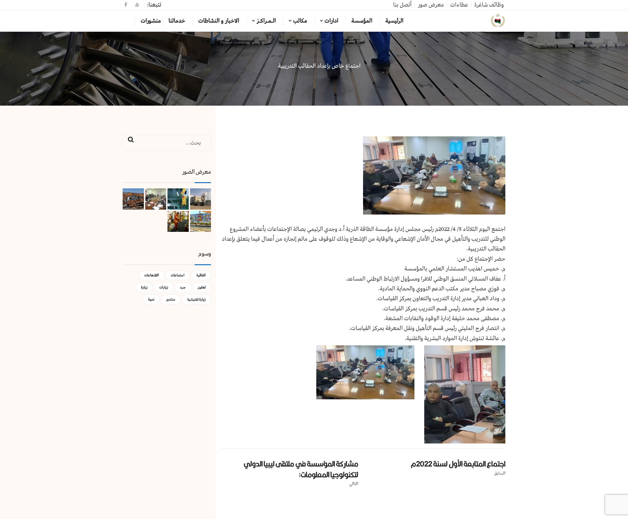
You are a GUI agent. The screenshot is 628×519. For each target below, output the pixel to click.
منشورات (151, 21)
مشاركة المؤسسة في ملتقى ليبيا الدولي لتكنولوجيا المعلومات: (301, 469)
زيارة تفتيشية (196, 299)
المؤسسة (361, 21)
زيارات (163, 287)
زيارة (144, 287)
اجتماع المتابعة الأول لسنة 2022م (458, 463)
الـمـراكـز (266, 21)
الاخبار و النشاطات (218, 21)
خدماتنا (176, 21)
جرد (183, 287)
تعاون (202, 287)
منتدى (170, 299)
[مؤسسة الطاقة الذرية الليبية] (498, 21)
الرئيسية (394, 21)
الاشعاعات (151, 275)
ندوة (151, 299)
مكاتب (300, 21)
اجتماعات (177, 275)
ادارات (331, 21)
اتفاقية (201, 275)
